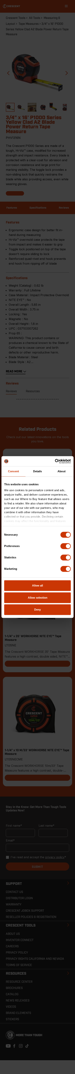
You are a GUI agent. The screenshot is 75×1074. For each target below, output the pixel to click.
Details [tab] (37, 471)
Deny (37, 609)
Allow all (37, 585)
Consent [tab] (13, 471)
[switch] (65, 546)
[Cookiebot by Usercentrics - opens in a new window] (55, 461)
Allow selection (37, 597)
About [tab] (62, 471)
